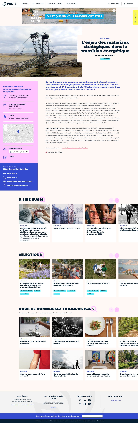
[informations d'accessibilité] (19, 151)
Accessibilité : (57, 420)
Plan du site (100, 420)
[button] (18, 131)
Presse (71, 420)
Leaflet (19, 142)
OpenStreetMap (26, 142)
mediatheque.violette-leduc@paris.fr (75, 148)
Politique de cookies (89, 420)
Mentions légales (39, 420)
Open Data (78, 420)
